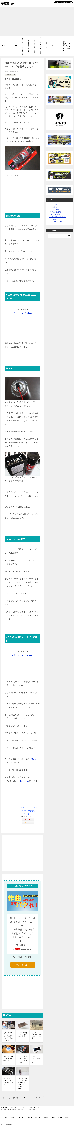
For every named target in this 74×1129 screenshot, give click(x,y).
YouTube (15, 46)
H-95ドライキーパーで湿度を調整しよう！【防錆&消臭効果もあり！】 (23, 1059)
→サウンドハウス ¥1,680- (22, 313)
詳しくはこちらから (22, 965)
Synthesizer (20, 1117)
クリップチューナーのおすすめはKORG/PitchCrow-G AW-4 (36, 1059)
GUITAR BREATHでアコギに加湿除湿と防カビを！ (8, 1058)
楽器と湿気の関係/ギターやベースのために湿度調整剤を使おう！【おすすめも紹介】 (8, 1036)
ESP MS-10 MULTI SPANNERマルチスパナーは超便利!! (8, 1081)
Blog (6, 1117)
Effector (29, 1117)
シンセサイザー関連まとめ (57, 217)
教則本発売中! (29, 46)
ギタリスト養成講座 (22, 46)
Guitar (12, 1117)
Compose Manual (56, 1117)
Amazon (27, 823)
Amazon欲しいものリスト (57, 221)
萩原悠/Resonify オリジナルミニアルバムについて (67, 46)
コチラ (34, 759)
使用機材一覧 (53, 207)
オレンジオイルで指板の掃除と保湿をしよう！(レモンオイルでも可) (13, 1098)
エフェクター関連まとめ (56, 214)
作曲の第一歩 (46, 46)
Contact (54, 46)
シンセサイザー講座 (40, 46)
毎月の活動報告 (54, 209)
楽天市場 (27, 819)
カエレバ (29, 816)
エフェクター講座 (34, 46)
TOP (8, 1107)
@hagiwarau (23, 781)
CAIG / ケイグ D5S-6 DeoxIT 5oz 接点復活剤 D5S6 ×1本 (29, 811)
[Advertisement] (37, 21)
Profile (4, 46)
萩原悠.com (8, 3)
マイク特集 (52, 219)
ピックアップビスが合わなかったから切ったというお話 (36, 1035)
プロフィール (53, 204)
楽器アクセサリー (10, 74)
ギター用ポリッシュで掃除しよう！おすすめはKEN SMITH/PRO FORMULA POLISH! (22, 1083)
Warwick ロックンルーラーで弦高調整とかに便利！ (22, 1034)
